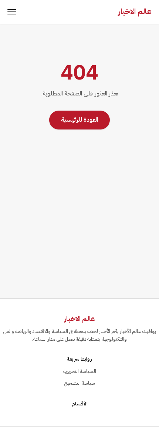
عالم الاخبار (135, 11)
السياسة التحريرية (79, 371)
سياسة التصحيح (79, 383)
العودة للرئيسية (79, 119)
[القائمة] (11, 12)
